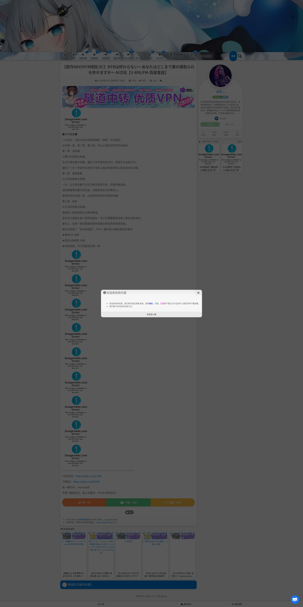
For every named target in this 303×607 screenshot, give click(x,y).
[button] (295, 599)
